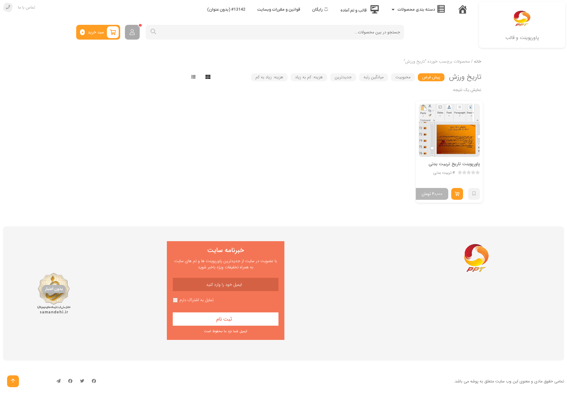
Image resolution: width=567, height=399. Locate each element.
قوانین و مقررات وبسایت (278, 9)
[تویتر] (82, 381)
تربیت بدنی (442, 173)
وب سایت (503, 381)
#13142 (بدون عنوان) (226, 9)
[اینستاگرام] (70, 381)
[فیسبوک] (94, 381)
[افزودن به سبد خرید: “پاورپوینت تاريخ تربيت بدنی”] (457, 194)
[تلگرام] (58, 381)
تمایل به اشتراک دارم (197, 300)
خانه (477, 61)
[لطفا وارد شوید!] (132, 32)
